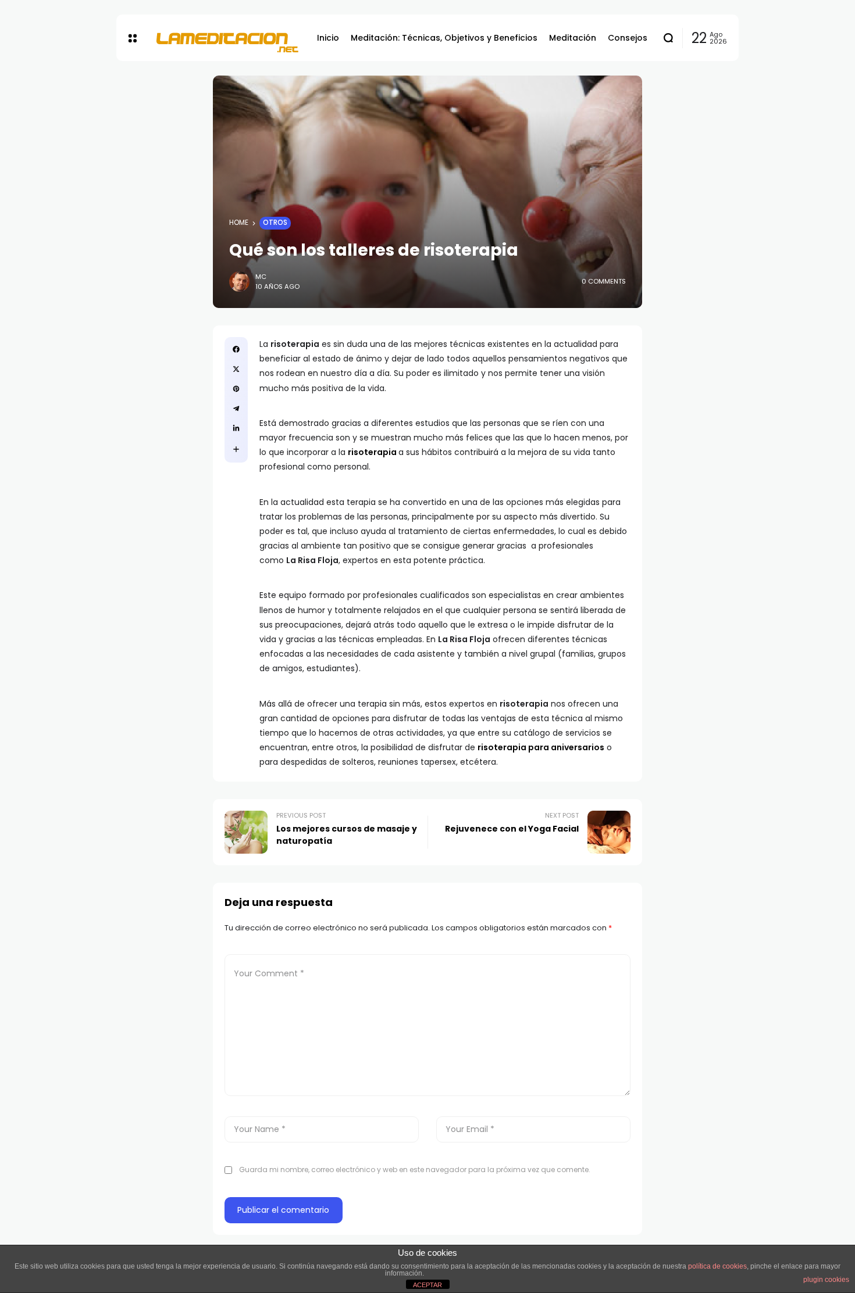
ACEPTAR (427, 1284)
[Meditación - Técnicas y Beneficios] (227, 38)
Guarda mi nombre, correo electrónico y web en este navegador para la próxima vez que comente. (414, 1169)
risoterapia (372, 452)
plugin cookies (826, 1280)
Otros (275, 222)
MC (260, 276)
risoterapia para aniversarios (541, 747)
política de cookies (717, 1266)
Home (238, 222)
